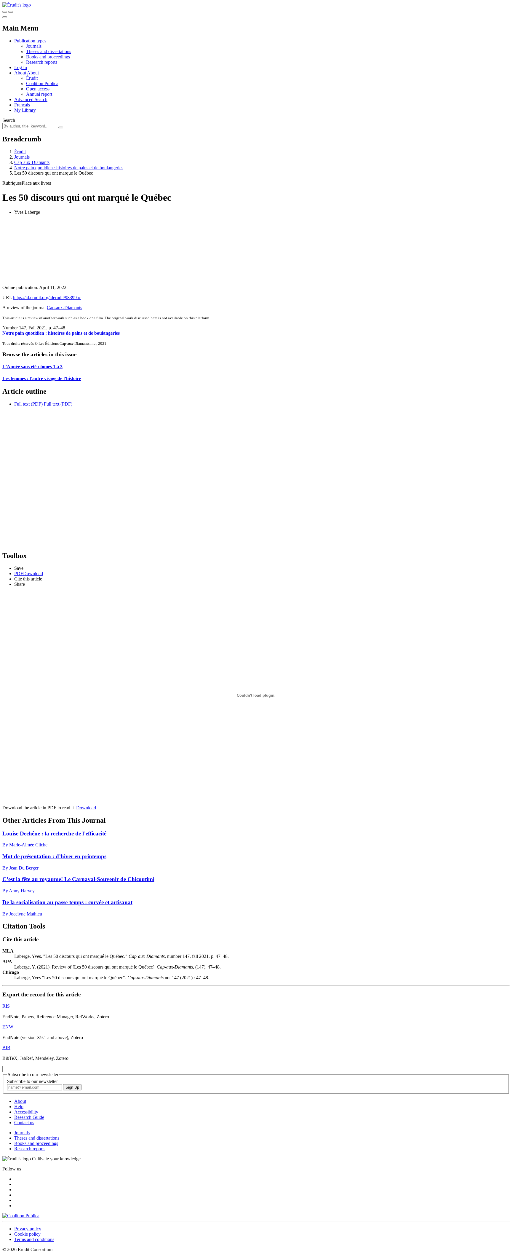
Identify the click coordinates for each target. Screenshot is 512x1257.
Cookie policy (27, 1234)
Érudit (32, 78)
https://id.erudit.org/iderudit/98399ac (47, 297)
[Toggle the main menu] (4, 17)
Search (8, 120)
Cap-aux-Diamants (31, 162)
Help (18, 1106)
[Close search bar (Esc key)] (10, 12)
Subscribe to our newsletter (32, 1081)
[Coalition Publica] (20, 1215)
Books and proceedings (48, 56)
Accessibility (26, 1111)
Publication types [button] (30, 40)
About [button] (20, 72)
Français (22, 104)
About (33, 72)
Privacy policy (27, 1228)
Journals (33, 46)
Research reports (41, 62)
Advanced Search (30, 99)
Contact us (24, 1122)
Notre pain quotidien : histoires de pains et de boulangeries (68, 167)
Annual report (39, 94)
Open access (37, 88)
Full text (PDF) (28, 403)
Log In (20, 67)
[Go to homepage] (16, 4)
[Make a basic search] (4, 12)
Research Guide (29, 1117)
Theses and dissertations (48, 51)
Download (86, 807)
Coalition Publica (42, 83)
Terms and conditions (34, 1239)
